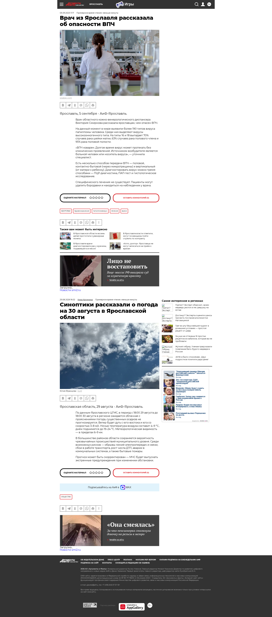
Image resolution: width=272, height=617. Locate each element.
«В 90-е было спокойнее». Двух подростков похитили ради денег (192, 358)
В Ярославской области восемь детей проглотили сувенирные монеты (89, 236)
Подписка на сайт (90, 563)
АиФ (80, 391)
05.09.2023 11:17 (67, 13)
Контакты (107, 563)
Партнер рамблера (107, 605)
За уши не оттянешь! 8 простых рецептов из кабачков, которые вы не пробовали (193, 338)
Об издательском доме (92, 560)
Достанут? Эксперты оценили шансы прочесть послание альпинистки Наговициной (193, 318)
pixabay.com (66, 98)
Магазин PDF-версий (146, 560)
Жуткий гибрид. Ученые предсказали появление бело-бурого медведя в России (193, 349)
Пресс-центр (114, 560)
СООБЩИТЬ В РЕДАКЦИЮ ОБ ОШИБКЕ (132, 563)
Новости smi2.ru (70, 290)
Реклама (127, 560)
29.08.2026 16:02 (67, 299)
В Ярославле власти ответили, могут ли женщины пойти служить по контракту (138, 236)
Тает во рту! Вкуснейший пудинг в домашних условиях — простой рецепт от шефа (192, 328)
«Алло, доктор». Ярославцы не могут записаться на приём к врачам (138, 246)
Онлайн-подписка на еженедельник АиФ (179, 560)
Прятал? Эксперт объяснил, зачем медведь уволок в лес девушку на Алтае (192, 307)
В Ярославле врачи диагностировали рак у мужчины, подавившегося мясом (90, 246)
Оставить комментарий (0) (136, 198)
